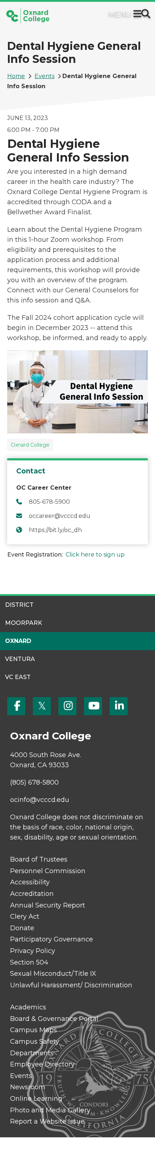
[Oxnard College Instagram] (67, 706)
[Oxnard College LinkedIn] (119, 706)
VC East (18, 677)
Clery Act (24, 916)
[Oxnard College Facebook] (16, 706)
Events (44, 76)
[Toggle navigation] (138, 14)
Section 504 (29, 962)
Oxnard (18, 640)
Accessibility (30, 882)
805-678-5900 (49, 501)
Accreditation (32, 894)
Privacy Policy (32, 951)
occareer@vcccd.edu (59, 515)
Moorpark (23, 622)
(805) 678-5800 (34, 782)
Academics (28, 1007)
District (19, 604)
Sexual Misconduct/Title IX (53, 974)
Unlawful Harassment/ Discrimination (71, 985)
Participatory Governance (51, 939)
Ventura (20, 659)
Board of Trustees (38, 859)
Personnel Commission (47, 871)
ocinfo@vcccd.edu (39, 800)
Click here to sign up (95, 554)
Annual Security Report (47, 905)
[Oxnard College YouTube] (93, 706)
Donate (22, 928)
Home (16, 76)
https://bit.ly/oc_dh (55, 530)
